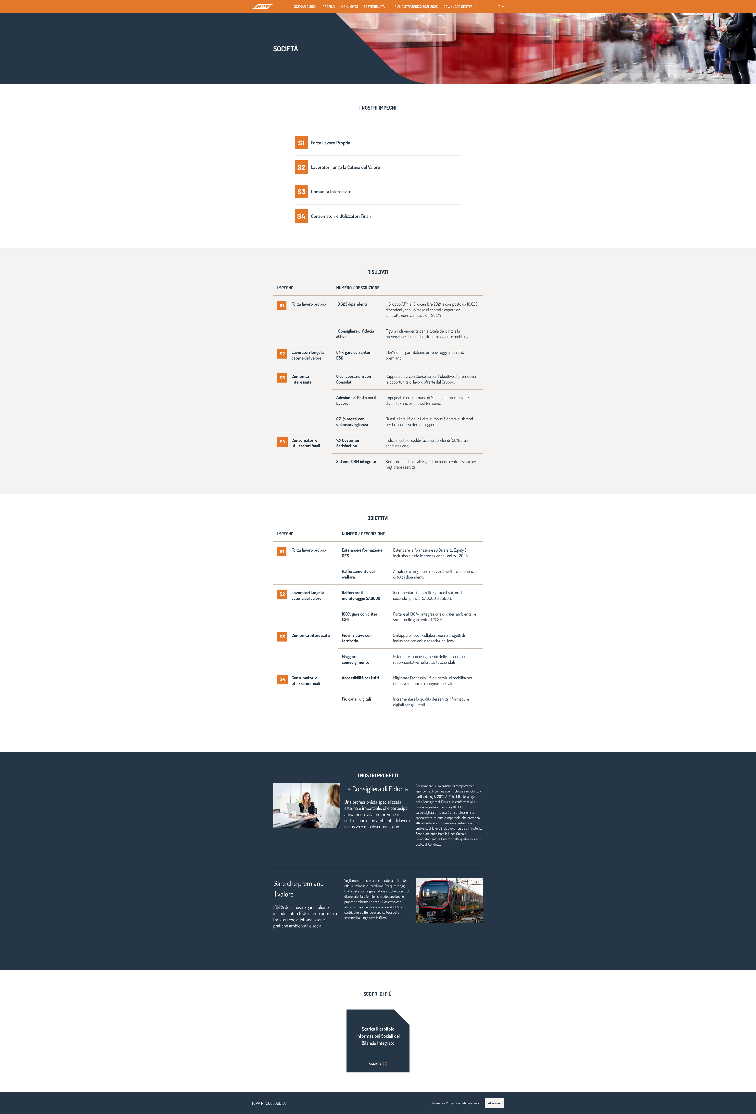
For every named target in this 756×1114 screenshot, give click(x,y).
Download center (458, 6)
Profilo (328, 6)
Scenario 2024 (305, 6)
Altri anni (494, 1103)
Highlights (349, 6)
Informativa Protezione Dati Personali (454, 1103)
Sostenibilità (374, 6)
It (499, 6)
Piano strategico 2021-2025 (416, 6)
